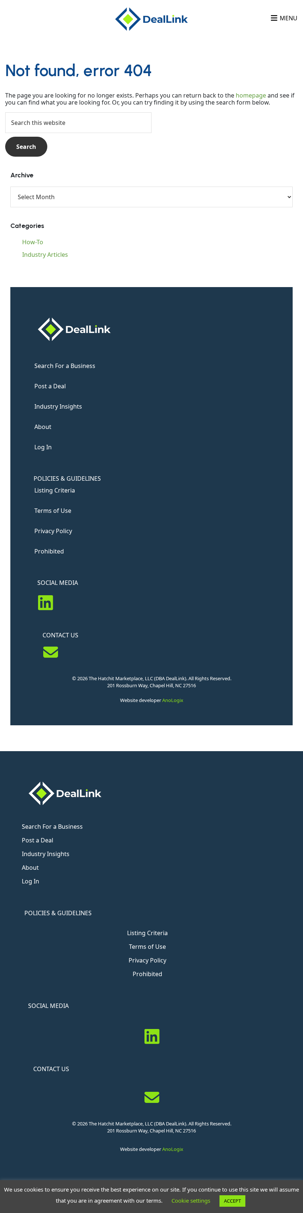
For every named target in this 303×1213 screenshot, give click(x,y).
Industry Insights (58, 406)
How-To (32, 242)
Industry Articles (45, 255)
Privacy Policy (53, 531)
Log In (43, 447)
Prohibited (49, 551)
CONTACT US (60, 635)
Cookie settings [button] (190, 1200)
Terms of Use (52, 511)
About (42, 427)
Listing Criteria (54, 490)
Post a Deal (50, 386)
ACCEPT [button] (232, 1200)
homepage (251, 95)
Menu (288, 18)
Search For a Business (64, 366)
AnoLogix (172, 700)
